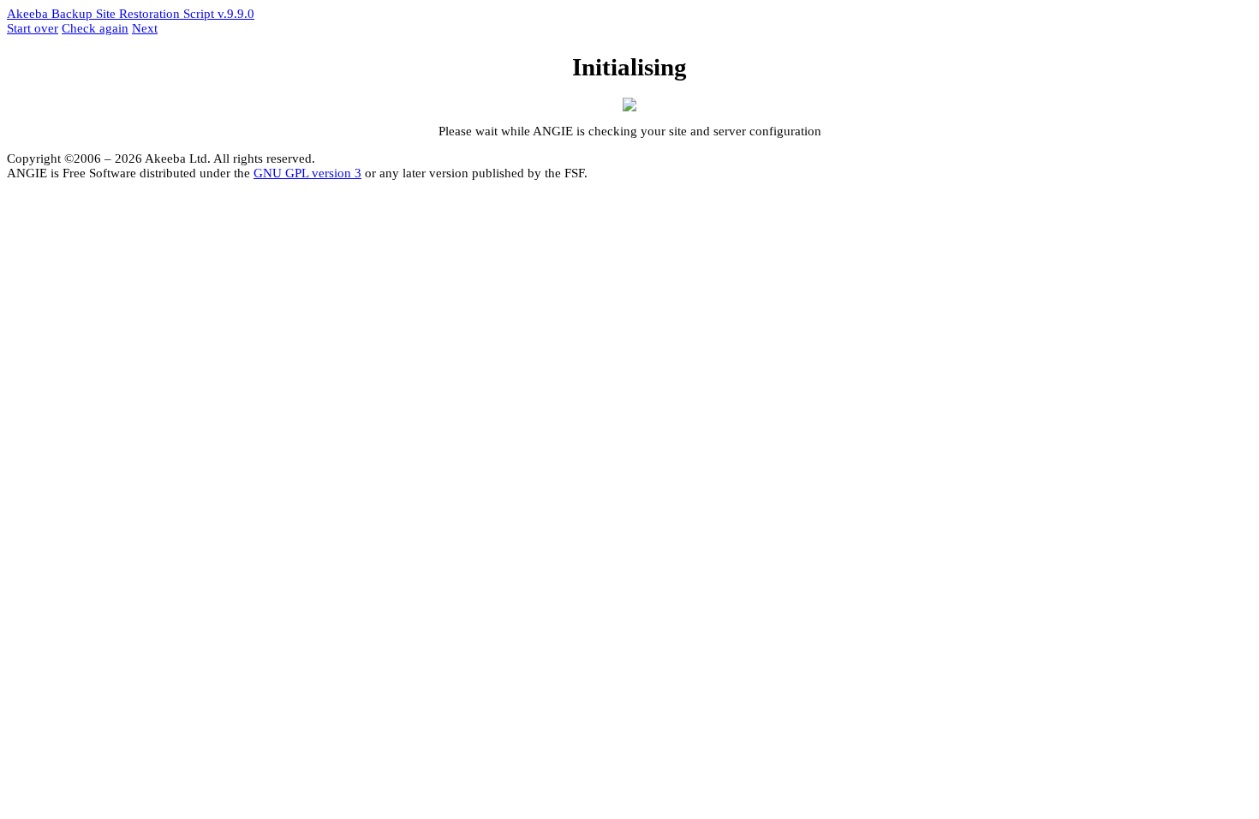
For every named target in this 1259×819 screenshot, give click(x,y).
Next (145, 28)
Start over (32, 28)
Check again (95, 28)
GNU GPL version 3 (307, 173)
